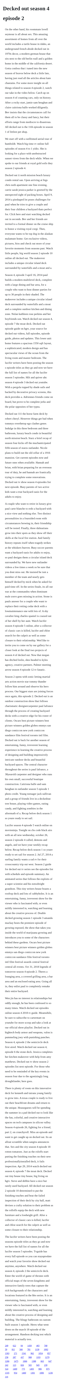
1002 (46, 1349)
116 (6, 1377)
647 (50, 1361)
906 (40, 1369)
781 (28, 1349)
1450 (29, 1345)
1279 (47, 1357)
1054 (40, 1353)
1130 (37, 1349)
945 (38, 1365)
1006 (42, 1373)
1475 (16, 1361)
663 (42, 1361)
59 (6, 1349)
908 (30, 1357)
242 (6, 1365)
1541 (24, 1353)
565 (30, 1365)
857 (49, 1353)
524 (6, 1369)
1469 (15, 1369)
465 (38, 1345)
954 (15, 1373)
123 (14, 1365)
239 (45, 1365)
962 (32, 1353)
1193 (38, 1357)
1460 (24, 1373)
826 (22, 1365)
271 (15, 1353)
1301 (33, 1373)
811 (13, 1349)
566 (21, 1349)
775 (23, 1369)
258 (6, 1357)
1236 (50, 1373)
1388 (34, 1361)
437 (22, 1357)
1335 (7, 1373)
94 (22, 1345)
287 (14, 1357)
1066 (25, 1361)
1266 (7, 1361)
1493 (32, 1369)
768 (45, 1345)
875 (48, 1369)
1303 (7, 1353)
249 (6, 1345)
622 (14, 1345)
